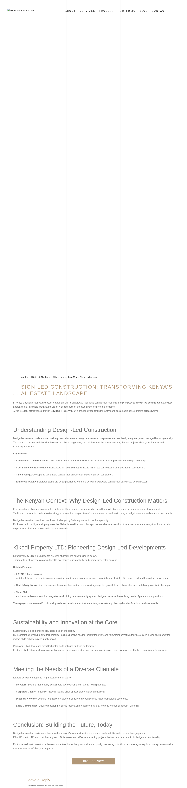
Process (106, 11)
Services (87, 11)
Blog (144, 11)
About (70, 11)
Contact (159, 11)
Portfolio (127, 11)
